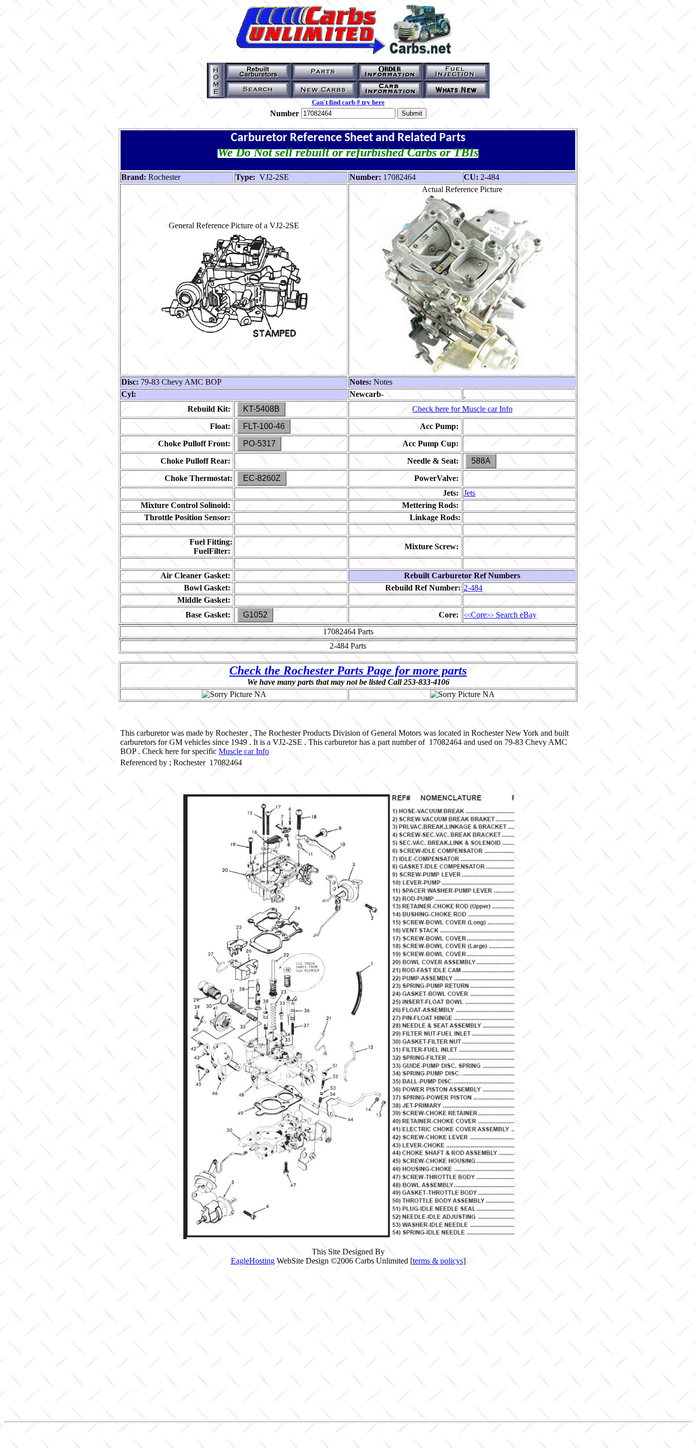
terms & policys (438, 1260)
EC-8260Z (262, 478)
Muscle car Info (244, 751)
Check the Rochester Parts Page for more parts (348, 670)
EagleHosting (253, 1260)
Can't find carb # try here (348, 102)
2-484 (473, 587)
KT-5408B (261, 409)
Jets (469, 493)
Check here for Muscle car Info (462, 409)
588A (481, 461)
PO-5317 (259, 443)
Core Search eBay (500, 614)
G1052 (255, 614)
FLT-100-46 (264, 426)
